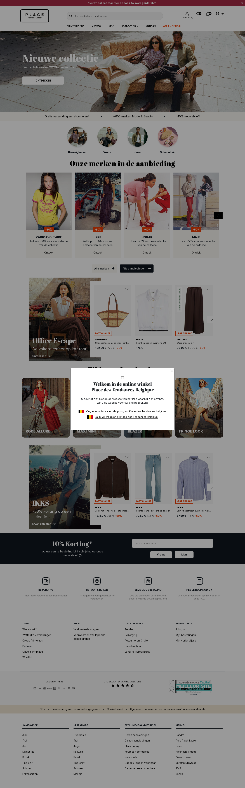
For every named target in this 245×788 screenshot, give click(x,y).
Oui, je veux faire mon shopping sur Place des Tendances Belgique (126, 411)
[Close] (172, 370)
